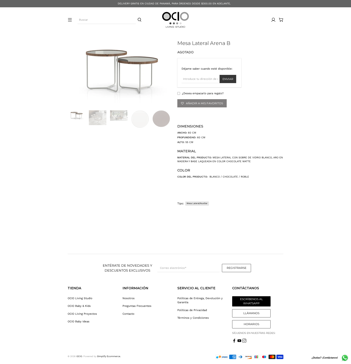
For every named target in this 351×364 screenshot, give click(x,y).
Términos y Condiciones (193, 317)
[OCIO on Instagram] (244, 341)
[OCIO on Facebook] (234, 341)
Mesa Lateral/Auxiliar (197, 203)
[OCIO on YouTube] (239, 341)
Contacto (128, 313)
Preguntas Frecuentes (136, 306)
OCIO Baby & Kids (79, 306)
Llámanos (251, 313)
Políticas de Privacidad (192, 310)
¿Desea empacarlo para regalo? (203, 93)
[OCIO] (175, 20)
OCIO (79, 356)
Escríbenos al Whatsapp (251, 301)
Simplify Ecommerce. (109, 356)
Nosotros (128, 298)
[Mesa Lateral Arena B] (121, 73)
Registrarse (236, 268)
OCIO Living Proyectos (82, 313)
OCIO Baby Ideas (78, 321)
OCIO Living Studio (80, 298)
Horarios (251, 324)
